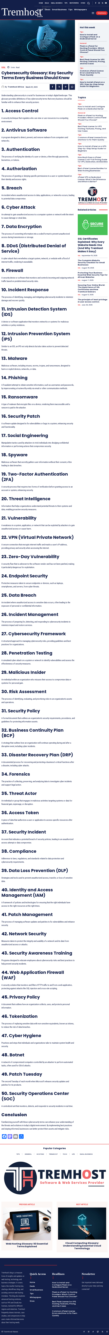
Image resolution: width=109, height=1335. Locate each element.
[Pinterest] (65, 87)
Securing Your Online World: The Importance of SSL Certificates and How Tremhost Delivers (91, 288)
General (83, 43)
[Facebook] (95, 3)
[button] (88, 3)
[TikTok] (93, 1332)
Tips (81, 32)
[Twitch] (98, 1332)
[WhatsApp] (72, 87)
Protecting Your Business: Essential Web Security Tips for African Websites (93, 275)
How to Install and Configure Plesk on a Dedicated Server (90, 36)
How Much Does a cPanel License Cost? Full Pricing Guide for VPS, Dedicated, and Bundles (93, 159)
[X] (102, 3)
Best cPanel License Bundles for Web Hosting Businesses (92, 169)
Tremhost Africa (16, 87)
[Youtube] (106, 3)
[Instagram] (99, 3)
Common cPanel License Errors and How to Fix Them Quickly (92, 73)
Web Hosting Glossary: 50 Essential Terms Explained (27, 1245)
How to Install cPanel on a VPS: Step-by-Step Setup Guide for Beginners (92, 84)
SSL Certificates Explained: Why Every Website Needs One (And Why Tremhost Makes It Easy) (91, 245)
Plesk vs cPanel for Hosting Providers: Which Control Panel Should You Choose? (92, 49)
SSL (3, 67)
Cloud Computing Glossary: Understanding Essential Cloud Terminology (82, 1246)
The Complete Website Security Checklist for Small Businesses (91, 262)
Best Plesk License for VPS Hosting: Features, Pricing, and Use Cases (92, 61)
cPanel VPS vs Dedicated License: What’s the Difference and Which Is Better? (92, 179)
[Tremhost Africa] (3, 87)
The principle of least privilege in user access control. (92, 300)
